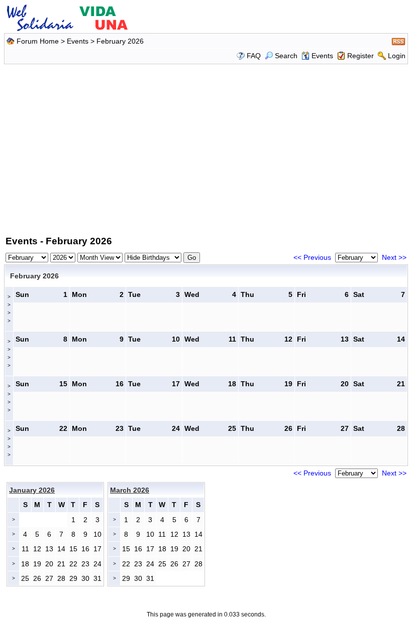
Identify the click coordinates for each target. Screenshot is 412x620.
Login (396, 56)
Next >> (394, 257)
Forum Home (38, 41)
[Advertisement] (207, 148)
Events (77, 41)
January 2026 (32, 490)
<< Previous (312, 257)
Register (360, 56)
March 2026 (129, 490)
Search (286, 56)
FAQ (254, 56)
